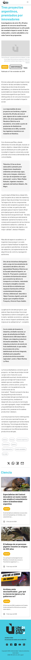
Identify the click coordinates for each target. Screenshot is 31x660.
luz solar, (5, 454)
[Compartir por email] (22, 463)
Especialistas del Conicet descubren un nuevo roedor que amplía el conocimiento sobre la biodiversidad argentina (15, 499)
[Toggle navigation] (28, 2)
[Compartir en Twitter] (9, 463)
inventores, (6, 444)
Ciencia (5, 67)
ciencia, (5, 439)
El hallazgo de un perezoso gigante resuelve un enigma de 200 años (15, 546)
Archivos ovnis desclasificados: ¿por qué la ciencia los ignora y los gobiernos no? (14, 592)
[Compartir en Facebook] (17, 463)
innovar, (12, 439)
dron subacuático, (8, 449)
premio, (14, 444)
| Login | (21, 655)
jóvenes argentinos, (22, 439)
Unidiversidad (16, 67)
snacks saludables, (20, 449)
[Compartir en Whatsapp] (13, 463)
